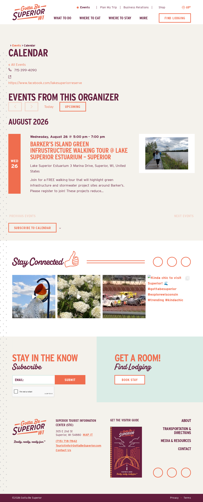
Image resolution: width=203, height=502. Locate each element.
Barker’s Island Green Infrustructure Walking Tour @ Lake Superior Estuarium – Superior (79, 150)
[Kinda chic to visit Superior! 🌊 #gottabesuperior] (169, 296)
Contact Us (63, 450)
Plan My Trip (108, 7)
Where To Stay (120, 18)
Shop (162, 7)
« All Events (17, 65)
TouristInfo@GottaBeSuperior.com (78, 445)
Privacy (174, 497)
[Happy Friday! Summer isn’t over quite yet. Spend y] (79, 296)
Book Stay (130, 380)
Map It (88, 434)
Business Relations (136, 7)
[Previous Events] (15, 106)
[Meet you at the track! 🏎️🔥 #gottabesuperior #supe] (124, 296)
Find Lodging (175, 18)
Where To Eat (90, 18)
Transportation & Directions (177, 430)
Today (48, 106)
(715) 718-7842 (66, 441)
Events (85, 7)
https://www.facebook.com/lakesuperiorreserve (45, 83)
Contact (184, 448)
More (144, 18)
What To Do (62, 18)
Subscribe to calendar (32, 228)
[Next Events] (31, 106)
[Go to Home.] (9, 45)
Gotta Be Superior (31, 497)
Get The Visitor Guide (124, 420)
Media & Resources (176, 440)
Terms (187, 497)
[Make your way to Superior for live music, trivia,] (33, 296)
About (186, 420)
